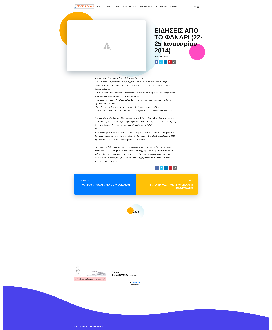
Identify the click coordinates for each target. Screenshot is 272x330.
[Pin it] (170, 62)
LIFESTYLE (134, 7)
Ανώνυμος (158, 57)
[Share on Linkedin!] (165, 62)
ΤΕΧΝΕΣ (117, 7)
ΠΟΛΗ (125, 7)
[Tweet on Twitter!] (161, 62)
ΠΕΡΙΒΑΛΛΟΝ (161, 7)
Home (98, 7)
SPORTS (173, 7)
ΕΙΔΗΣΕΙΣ (107, 7)
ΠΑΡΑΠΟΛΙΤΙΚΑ (147, 7)
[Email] (174, 62)
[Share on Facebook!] (156, 62)
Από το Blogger (136, 282)
